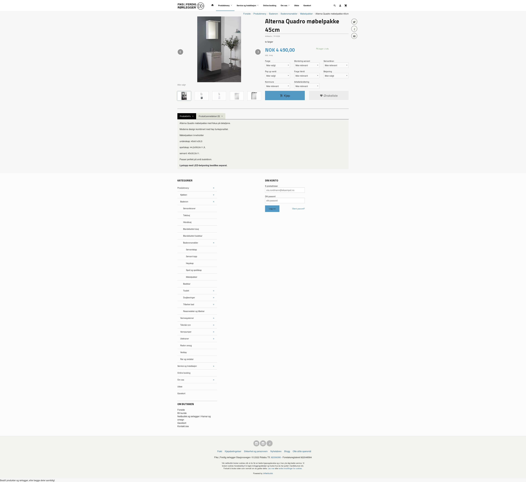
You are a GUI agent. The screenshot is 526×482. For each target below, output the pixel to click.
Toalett (186, 290)
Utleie (296, 5)
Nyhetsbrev (275, 451)
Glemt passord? (298, 208)
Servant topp (191, 256)
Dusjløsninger (189, 297)
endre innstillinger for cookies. (290, 468)
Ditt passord (270, 196)
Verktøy (183, 352)
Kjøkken (183, 194)
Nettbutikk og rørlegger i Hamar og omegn (194, 418)
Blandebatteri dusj (191, 229)
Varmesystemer (187, 318)
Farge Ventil (299, 71)
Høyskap (190, 263)
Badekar (186, 283)
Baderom (184, 201)
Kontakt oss (183, 426)
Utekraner (184, 338)
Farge (267, 61)
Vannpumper (185, 331)
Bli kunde (182, 413)
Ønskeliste (330, 95)
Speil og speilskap (194, 270)
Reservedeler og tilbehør (194, 311)
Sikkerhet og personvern (256, 451)
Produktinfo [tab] (185, 116)
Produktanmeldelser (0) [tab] (209, 116)
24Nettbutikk (268, 473)
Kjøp (287, 95)
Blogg (287, 451)
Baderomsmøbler (190, 242)
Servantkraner (189, 208)
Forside (247, 13)
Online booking (269, 5)
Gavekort (307, 5)
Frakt (219, 451)
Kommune (269, 81)
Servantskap (191, 249)
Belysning (328, 71)
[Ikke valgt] (219, 49)
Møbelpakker (191, 277)
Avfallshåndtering (301, 81)
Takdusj (186, 215)
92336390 (276, 457)
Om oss (284, 5)
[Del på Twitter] (354, 22)
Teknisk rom (185, 324)
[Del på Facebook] (354, 29)
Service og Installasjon (246, 5)
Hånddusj (187, 222)
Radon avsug (186, 345)
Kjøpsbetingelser (233, 451)
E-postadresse (271, 186)
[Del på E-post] (354, 36)
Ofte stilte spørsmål (302, 451)
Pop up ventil (270, 71)
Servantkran (329, 61)
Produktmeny (224, 5)
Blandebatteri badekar (192, 235)
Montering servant (302, 61)
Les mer (271, 468)
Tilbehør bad (188, 304)
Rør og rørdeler (187, 359)
